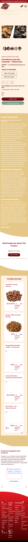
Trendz (17, 517)
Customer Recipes (11, 518)
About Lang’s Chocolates (11, 509)
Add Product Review (13, 103)
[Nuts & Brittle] (14, 473)
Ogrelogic (24, 529)
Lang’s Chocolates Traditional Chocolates (18, 512)
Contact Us (10, 514)
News (16, 522)
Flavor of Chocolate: (9, 69)
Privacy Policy (10, 536)
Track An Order (10, 532)
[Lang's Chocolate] (5, 6)
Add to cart (13, 99)
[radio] (9, 73)
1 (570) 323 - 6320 (4, 525)
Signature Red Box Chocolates (9, 14)
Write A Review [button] (14, 254)
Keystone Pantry (17, 506)
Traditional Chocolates (7, 11)
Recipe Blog (17, 519)
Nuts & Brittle (14, 481)
